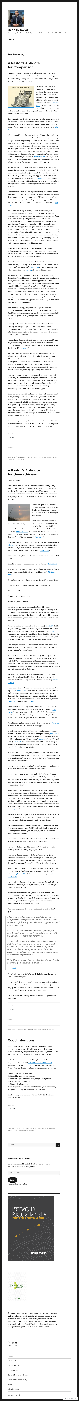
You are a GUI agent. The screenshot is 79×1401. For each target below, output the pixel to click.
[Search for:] (32, 1145)
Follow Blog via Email (19, 1159)
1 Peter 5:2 (55, 723)
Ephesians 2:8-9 (21, 874)
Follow (12, 1180)
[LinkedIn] (15, 1343)
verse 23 (28, 270)
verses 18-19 (23, 348)
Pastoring (11, 459)
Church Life (46, 1128)
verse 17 (33, 701)
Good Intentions (21, 1040)
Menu (12, 40)
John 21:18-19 (39, 157)
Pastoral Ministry (32, 457)
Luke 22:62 (52, 564)
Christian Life (13, 1370)
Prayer (10, 1384)
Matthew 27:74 (22, 532)
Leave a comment (28, 1130)
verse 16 (11, 701)
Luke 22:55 (44, 550)
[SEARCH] (58, 1145)
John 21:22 (35, 267)
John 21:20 (42, 178)
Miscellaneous (13, 1389)
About (10, 1356)
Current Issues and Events (18, 1375)
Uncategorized (31, 1029)
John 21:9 (11, 545)
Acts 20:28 (54, 734)
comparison (42, 457)
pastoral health (51, 457)
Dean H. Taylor (18, 30)
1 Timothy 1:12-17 (16, 968)
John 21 (31, 602)
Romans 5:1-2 (13, 809)
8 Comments (49, 1029)
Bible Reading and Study (34, 1128)
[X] (10, 1343)
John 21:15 (39, 537)
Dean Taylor (11, 457)
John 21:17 (49, 626)
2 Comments (20, 459)
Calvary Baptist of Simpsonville (40, 1063)
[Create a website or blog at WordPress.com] (19, 1395)
